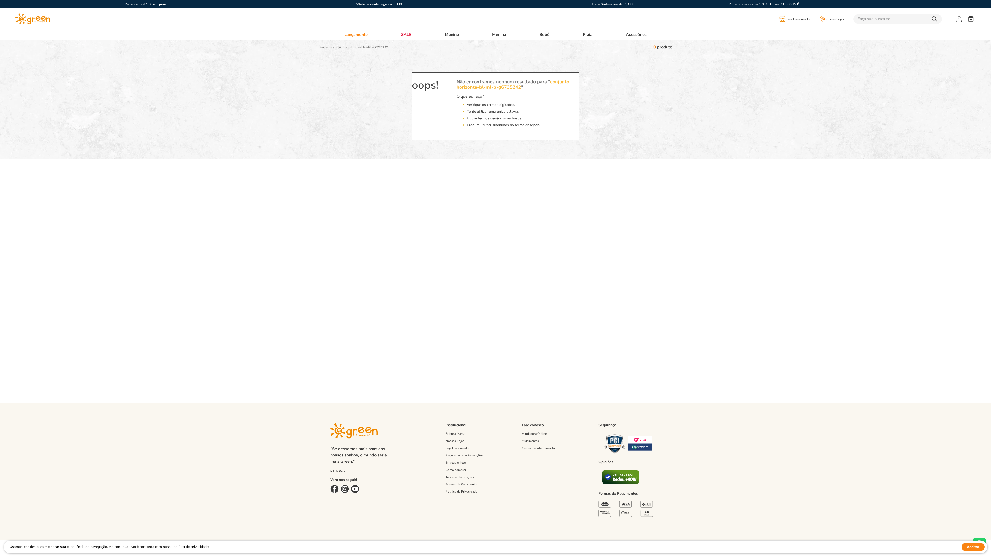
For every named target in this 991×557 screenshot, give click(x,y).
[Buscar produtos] (936, 19)
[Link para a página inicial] (324, 47)
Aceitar (973, 547)
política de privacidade (191, 546)
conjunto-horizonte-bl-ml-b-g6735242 (360, 47)
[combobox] (904, 19)
